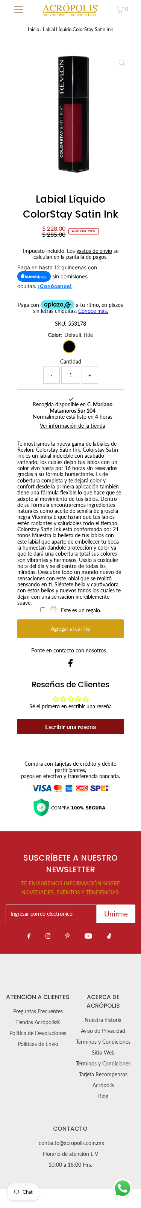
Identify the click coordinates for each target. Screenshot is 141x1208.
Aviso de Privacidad (103, 1031)
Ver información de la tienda (72, 426)
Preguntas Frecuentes (38, 1011)
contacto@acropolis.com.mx (71, 1143)
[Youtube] (88, 935)
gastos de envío (94, 251)
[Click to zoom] (122, 63)
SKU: (61, 324)
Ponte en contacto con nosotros (68, 651)
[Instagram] (48, 935)
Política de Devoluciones (37, 1033)
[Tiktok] (109, 935)
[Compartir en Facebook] (70, 665)
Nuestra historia (103, 1020)
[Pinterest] (67, 935)
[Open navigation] (18, 9)
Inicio (33, 29)
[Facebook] (29, 935)
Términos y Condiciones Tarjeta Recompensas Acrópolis (103, 1074)
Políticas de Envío (38, 1044)
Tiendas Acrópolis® (38, 1022)
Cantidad (70, 362)
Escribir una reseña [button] (70, 726)
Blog (103, 1096)
